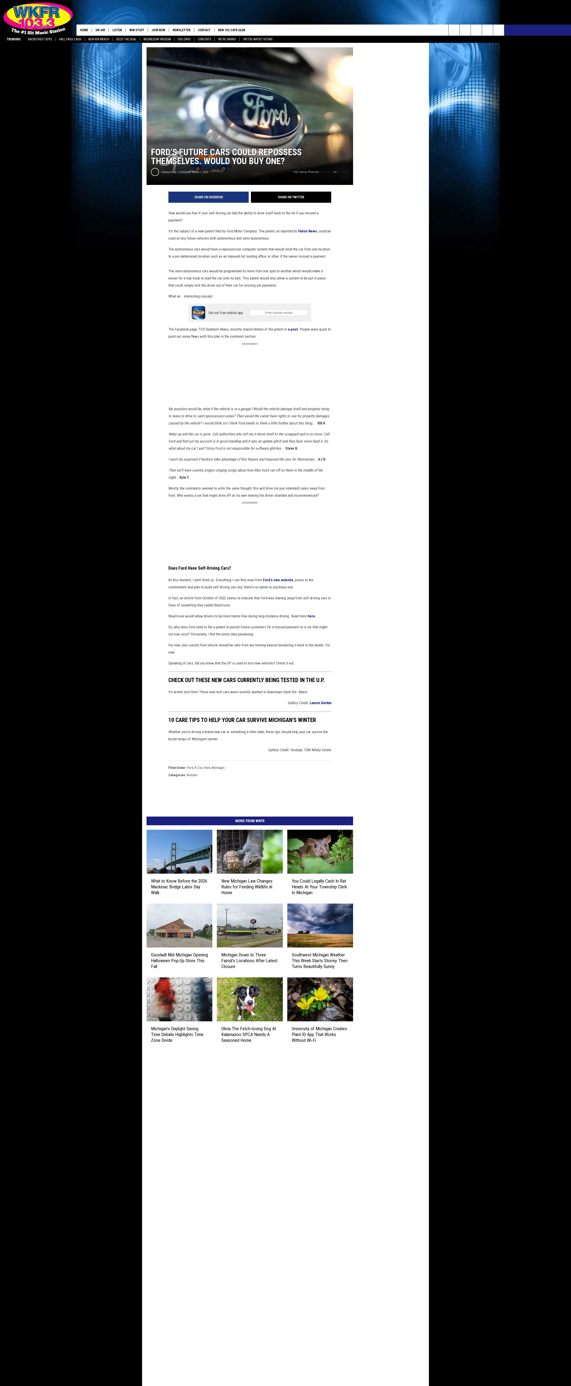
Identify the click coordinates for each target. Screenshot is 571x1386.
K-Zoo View (203, 768)
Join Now (158, 30)
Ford (190, 768)
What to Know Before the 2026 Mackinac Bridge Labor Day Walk (179, 886)
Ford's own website (277, 580)
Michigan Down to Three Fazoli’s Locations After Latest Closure (249, 960)
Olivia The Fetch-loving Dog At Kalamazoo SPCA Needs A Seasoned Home (248, 1034)
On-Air (100, 30)
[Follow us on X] (487, 30)
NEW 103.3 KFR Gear (231, 30)
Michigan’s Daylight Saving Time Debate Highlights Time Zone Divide (177, 1034)
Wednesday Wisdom (157, 39)
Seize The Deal (126, 39)
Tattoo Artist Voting (258, 39)
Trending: (14, 39)
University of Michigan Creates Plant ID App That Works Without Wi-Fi (319, 1034)
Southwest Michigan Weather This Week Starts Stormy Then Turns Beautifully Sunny (320, 960)
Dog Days (184, 39)
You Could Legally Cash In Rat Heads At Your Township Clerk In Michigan (319, 886)
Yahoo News (307, 231)
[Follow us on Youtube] (498, 30)
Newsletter (181, 30)
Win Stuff (136, 30)
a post (293, 329)
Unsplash (343, 172)
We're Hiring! (227, 39)
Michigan (218, 768)
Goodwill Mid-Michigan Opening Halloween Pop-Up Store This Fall (179, 960)
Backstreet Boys (40, 39)
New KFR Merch (98, 39)
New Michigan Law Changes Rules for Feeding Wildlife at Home (247, 886)
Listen (117, 30)
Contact (204, 30)
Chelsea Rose (168, 172)
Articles (192, 775)
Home (84, 30)
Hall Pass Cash (70, 39)
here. (312, 616)
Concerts (204, 39)
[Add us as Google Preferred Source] (465, 30)
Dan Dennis (326, 172)
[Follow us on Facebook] (476, 30)
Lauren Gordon (320, 703)
